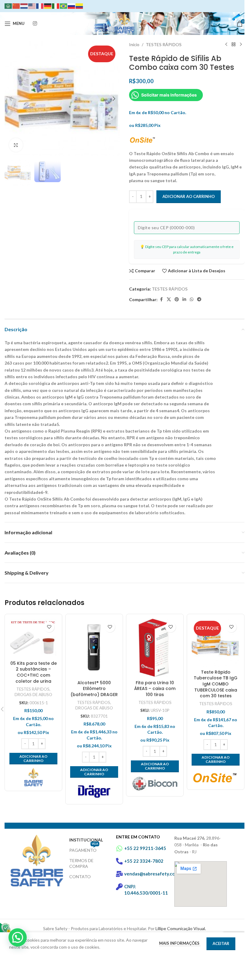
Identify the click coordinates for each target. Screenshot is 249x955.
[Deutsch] (48, 5)
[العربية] (8, 5)
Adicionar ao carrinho (188, 196)
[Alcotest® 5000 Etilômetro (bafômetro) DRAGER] (94, 648)
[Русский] (72, 5)
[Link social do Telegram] (199, 299)
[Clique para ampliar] (16, 145)
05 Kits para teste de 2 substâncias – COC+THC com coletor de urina (33, 672)
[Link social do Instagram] (35, 23)
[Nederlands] (24, 5)
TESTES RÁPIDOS (164, 44)
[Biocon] (155, 784)
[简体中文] (16, 5)
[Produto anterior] (226, 44)
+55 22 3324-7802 (143, 861)
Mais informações (179, 943)
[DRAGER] (94, 790)
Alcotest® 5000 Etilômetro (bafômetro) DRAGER (94, 689)
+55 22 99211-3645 (145, 848)
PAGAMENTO (83, 849)
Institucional (86, 839)
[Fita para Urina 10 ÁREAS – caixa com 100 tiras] (155, 648)
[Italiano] (56, 5)
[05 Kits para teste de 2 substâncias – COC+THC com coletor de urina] (33, 638)
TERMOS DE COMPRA (81, 863)
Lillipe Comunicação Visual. (180, 928)
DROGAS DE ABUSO (33, 694)
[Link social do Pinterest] (177, 299)
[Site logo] (124, 22)
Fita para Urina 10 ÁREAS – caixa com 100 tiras (155, 689)
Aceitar (221, 943)
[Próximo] (240, 44)
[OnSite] (216, 777)
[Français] (40, 5)
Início (134, 44)
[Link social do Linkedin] (184, 299)
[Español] (80, 5)
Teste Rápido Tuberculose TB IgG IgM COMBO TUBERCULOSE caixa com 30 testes (215, 684)
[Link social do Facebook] (161, 299)
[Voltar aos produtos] (233, 44)
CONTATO (80, 876)
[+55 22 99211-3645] (119, 848)
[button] (11, 99)
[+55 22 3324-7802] (119, 861)
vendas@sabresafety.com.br (154, 873)
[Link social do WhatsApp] (191, 299)
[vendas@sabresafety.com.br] (119, 874)
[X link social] (169, 299)
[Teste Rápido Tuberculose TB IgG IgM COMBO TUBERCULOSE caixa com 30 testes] (216, 643)
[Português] (64, 5)
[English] (32, 5)
